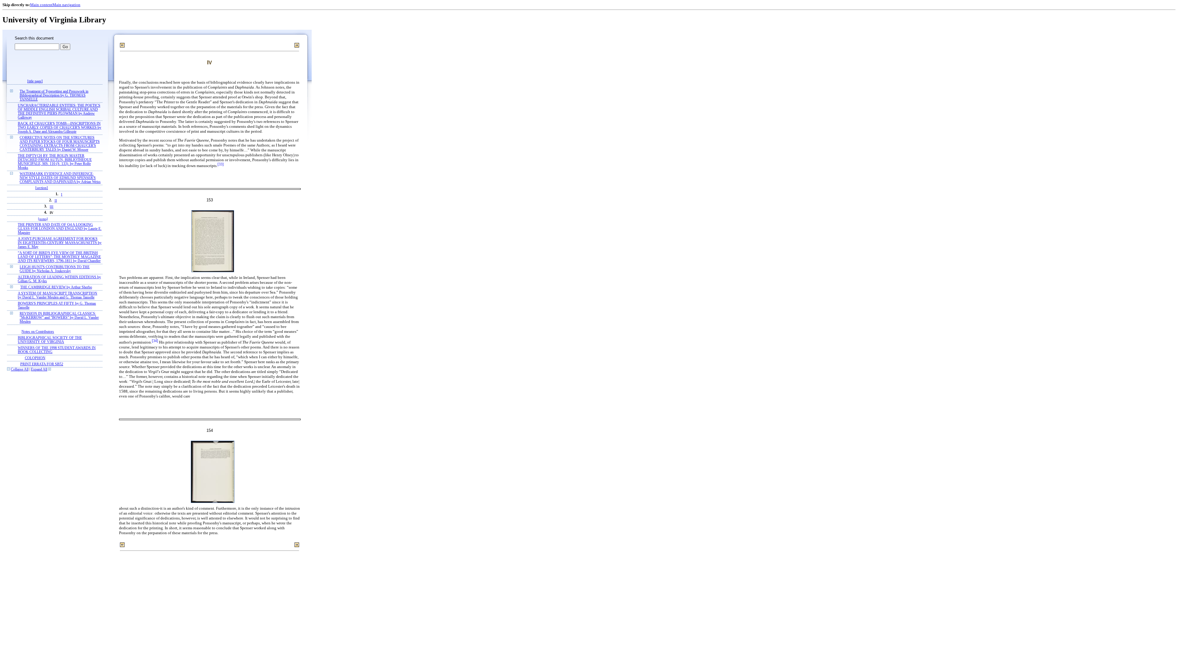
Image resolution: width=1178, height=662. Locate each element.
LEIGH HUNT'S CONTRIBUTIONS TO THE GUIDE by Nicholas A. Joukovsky (55, 269)
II (56, 200)
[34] (155, 341)
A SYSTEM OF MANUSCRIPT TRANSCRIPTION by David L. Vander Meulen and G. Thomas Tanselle (57, 295)
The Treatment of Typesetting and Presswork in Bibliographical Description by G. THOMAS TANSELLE (54, 95)
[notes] (43, 219)
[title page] (35, 81)
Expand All (39, 369)
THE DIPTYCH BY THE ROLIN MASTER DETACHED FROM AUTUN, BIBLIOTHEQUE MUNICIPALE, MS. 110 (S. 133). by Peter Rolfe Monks (55, 162)
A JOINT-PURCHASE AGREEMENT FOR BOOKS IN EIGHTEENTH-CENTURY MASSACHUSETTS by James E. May (60, 243)
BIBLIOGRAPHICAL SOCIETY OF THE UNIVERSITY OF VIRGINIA (50, 340)
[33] (221, 164)
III (51, 206)
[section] (41, 188)
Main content (41, 4)
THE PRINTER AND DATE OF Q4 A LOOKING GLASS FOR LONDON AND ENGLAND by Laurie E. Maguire (60, 229)
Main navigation (66, 4)
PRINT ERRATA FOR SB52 (41, 364)
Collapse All (20, 369)
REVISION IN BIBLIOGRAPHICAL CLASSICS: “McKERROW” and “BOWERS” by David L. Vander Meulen (59, 318)
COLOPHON (35, 358)
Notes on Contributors (37, 332)
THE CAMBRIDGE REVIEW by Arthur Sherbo (56, 287)
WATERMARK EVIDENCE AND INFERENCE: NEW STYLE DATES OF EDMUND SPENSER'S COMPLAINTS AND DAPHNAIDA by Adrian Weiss (60, 178)
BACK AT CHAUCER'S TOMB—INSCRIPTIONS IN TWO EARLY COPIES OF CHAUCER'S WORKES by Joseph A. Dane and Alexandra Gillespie (59, 128)
